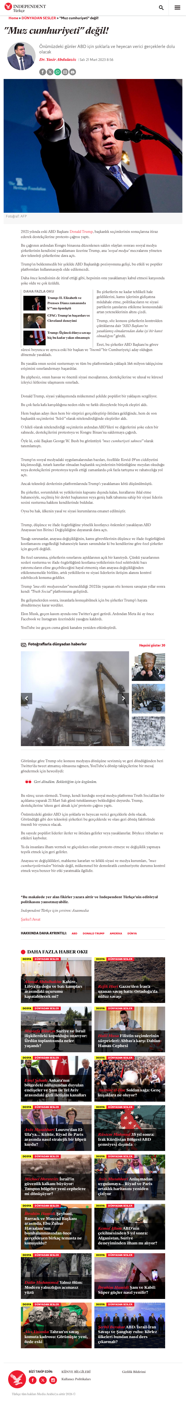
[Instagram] (53, 1380)
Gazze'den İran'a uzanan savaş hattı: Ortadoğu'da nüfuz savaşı (127, 992)
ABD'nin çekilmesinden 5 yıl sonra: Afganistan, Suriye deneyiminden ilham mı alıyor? (127, 1236)
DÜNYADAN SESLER (39, 18)
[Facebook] (33, 1380)
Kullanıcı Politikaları (76, 1379)
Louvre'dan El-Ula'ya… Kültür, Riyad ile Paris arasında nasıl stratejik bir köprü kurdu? (55, 1137)
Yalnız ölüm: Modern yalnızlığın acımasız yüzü (53, 1288)
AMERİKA (116, 933)
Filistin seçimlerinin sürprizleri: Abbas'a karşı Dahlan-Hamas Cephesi (130, 1041)
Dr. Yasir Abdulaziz (58, 60)
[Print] (72, 72)
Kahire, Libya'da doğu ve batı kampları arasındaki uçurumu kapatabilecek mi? (53, 989)
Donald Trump (81, 232)
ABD (74, 933)
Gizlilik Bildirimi (134, 1372)
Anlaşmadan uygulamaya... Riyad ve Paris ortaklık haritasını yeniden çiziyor (125, 1186)
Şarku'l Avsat (30, 919)
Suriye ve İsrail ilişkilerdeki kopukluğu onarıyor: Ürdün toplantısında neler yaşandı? (55, 1038)
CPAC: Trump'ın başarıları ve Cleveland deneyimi (68, 318)
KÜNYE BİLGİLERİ (76, 1372)
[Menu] (177, 7)
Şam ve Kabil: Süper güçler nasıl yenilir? (127, 1290)
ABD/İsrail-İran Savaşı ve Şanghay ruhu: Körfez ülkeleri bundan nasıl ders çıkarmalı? (127, 1334)
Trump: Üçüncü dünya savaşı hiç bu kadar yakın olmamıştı (69, 335)
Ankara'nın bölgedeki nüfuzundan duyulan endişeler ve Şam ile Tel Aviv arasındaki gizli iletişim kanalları (55, 1088)
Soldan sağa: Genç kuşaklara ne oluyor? (129, 1093)
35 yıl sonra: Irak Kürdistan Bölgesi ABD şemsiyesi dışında (126, 1140)
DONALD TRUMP (93, 933)
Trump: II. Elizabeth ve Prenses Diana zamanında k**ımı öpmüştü (66, 303)
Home (13, 18)
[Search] (161, 7)
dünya (132, 933)
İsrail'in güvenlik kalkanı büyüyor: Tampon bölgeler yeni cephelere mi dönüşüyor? (55, 1186)
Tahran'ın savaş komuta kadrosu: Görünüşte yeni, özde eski (56, 1337)
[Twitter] (43, 1380)
